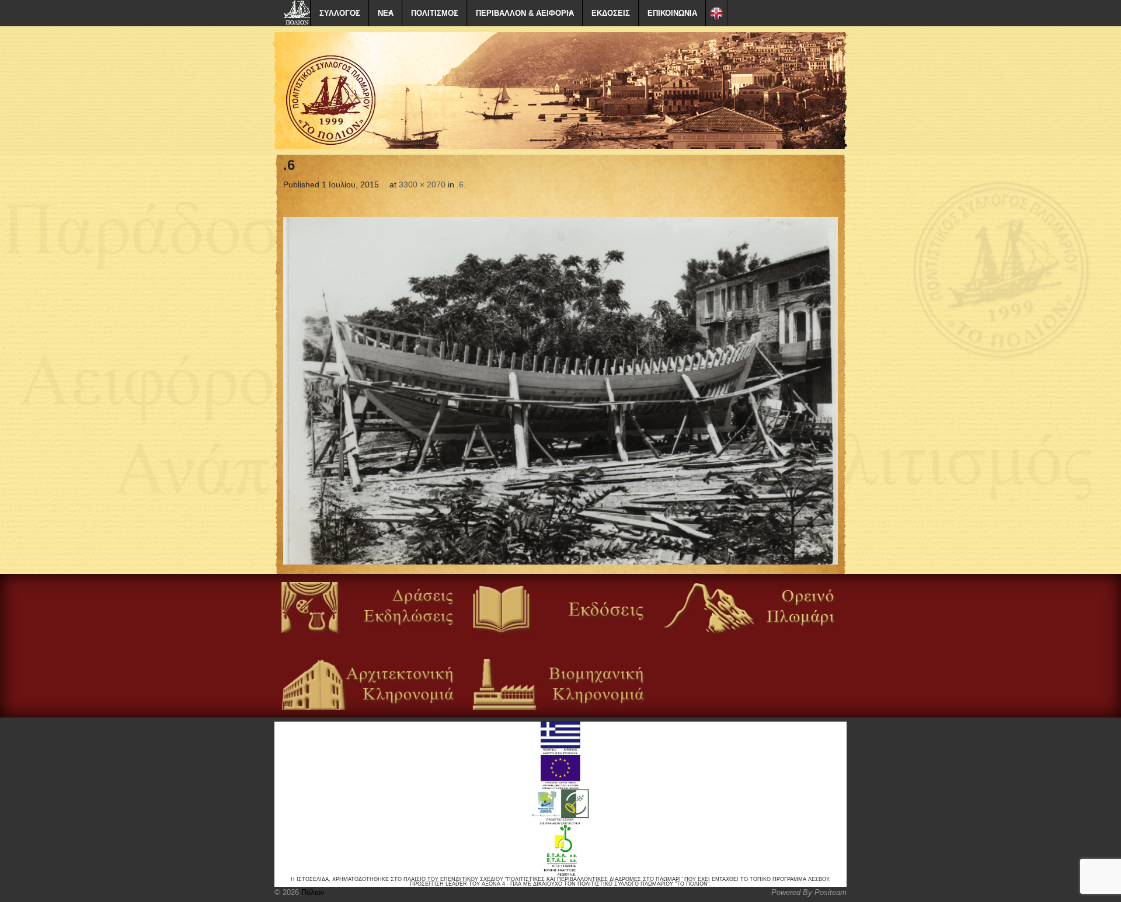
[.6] (560, 391)
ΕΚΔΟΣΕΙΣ (610, 13)
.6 (460, 184)
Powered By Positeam (809, 892)
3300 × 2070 (422, 184)
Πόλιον (312, 892)
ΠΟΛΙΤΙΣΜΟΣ (434, 13)
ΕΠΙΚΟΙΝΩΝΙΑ (672, 13)
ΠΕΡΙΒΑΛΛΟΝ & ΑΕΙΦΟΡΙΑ (525, 13)
